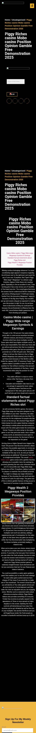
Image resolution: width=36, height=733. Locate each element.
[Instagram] (15, 100)
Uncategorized (18, 20)
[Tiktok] (26, 100)
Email (4, 727)
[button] (32, 6)
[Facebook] (9, 100)
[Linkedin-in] (21, 100)
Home (7, 20)
